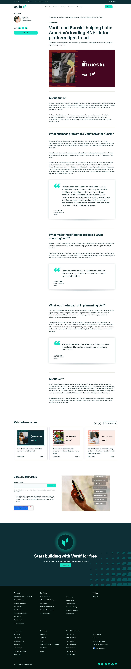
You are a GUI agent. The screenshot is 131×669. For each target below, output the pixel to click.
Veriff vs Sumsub (71, 637)
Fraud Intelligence (19, 623)
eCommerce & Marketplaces (48, 600)
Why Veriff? (43, 634)
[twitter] (26, 28)
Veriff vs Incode (70, 648)
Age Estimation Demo (20, 651)
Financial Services (45, 596)
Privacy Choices (100, 648)
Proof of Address (19, 600)
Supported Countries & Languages (49, 644)
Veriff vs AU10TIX (71, 651)
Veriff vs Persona (71, 644)
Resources (71, 7)
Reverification (70, 613)
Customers (43, 637)
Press (41, 641)
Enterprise (95, 596)
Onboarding (69, 597)
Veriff (50, 384)
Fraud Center (17, 637)
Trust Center (43, 648)
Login (17, 2)
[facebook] (23, 28)
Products (48, 7)
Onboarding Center (19, 641)
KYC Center (17, 634)
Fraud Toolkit (17, 654)
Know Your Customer (72, 610)
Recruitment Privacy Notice (100, 644)
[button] (95, 423)
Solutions (56, 7)
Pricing (63, 7)
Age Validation (18, 606)
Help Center (28, 2)
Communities (43, 603)
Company (79, 7)
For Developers (18, 648)
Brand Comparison (73, 631)
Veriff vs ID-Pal (70, 654)
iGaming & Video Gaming (47, 606)
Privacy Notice (18, 491)
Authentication (70, 600)
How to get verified (42, 2)
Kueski (51, 103)
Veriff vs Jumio (70, 641)
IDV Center (17, 644)
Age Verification (70, 603)
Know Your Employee (72, 607)
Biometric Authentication (20, 613)
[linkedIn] (19, 28)
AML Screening (18, 610)
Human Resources (45, 613)
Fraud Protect (18, 620)
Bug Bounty (96, 638)
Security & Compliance (99, 641)
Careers (42, 651)
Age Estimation (18, 616)
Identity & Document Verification (23, 596)
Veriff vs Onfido (70, 634)
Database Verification (20, 603)
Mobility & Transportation (47, 610)
